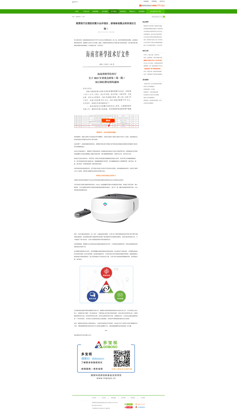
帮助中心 (132, 11)
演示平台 (162, 1)
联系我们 (123, 11)
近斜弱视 (95, 11)
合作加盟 (105, 11)
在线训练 (146, 1)
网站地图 (113, 397)
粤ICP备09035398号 (97, 405)
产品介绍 (86, 11)
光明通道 (142, 11)
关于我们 (114, 11)
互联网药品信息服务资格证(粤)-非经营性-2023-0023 (105, 402)
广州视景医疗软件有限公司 (98, 408)
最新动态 (78, 16)
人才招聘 (142, 397)
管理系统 (154, 1)
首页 (76, 11)
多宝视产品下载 (155, 11)
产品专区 (104, 397)
